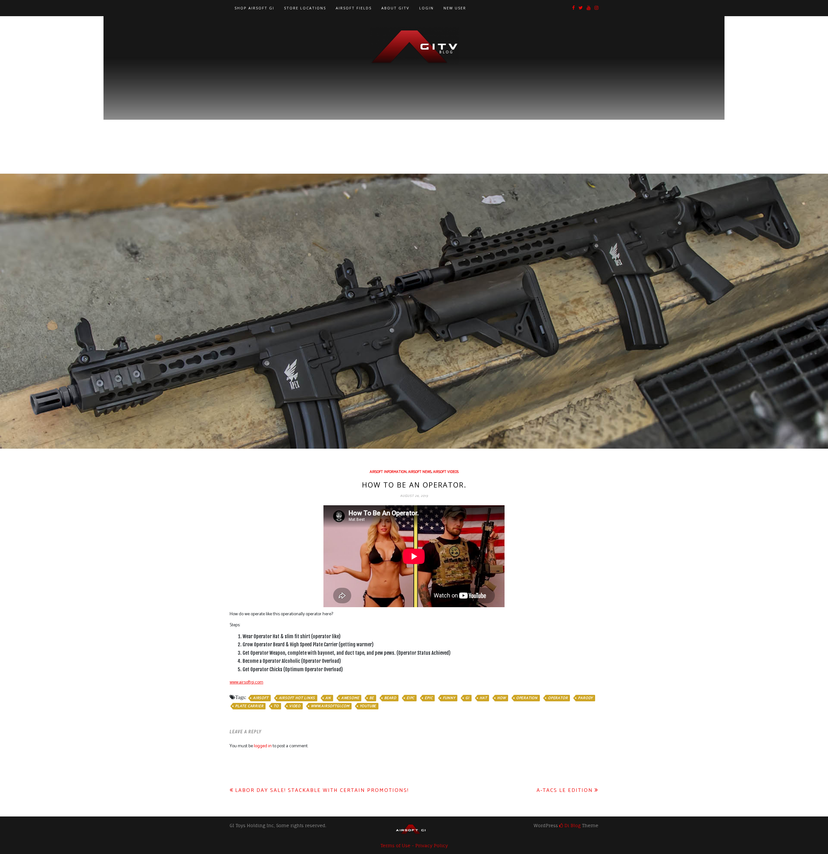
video (294, 706)
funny (449, 698)
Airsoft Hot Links (297, 698)
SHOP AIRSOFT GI (254, 7)
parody (585, 698)
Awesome (350, 698)
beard (390, 698)
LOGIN (426, 7)
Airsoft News (419, 472)
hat (483, 698)
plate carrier (249, 706)
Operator (558, 698)
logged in (263, 746)
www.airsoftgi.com (246, 682)
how (501, 698)
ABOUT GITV (395, 7)
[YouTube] (589, 8)
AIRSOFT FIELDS (354, 7)
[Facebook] (573, 8)
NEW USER (454, 7)
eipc (410, 698)
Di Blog (572, 825)
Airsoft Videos (446, 472)
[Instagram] (596, 8)
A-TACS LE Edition (565, 790)
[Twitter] (581, 8)
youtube (368, 706)
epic (428, 698)
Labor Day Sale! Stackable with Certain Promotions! (322, 790)
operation (527, 698)
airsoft (260, 698)
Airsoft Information (388, 472)
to (276, 706)
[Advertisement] (414, 113)
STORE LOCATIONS (305, 7)
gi (467, 698)
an (328, 698)
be (371, 698)
